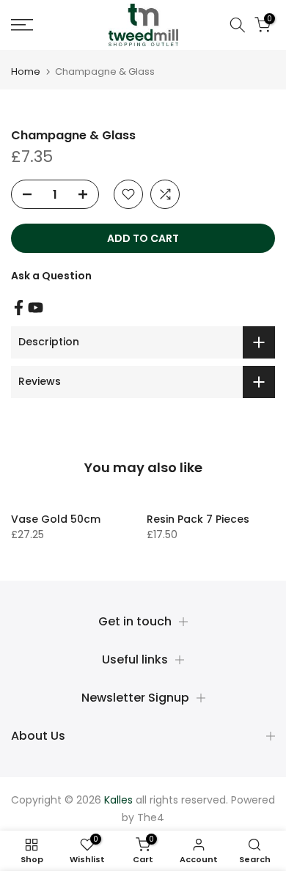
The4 (150, 817)
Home (25, 71)
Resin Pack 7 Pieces (198, 519)
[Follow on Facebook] (18, 307)
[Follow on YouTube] (35, 307)
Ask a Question (51, 275)
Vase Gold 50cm (55, 519)
